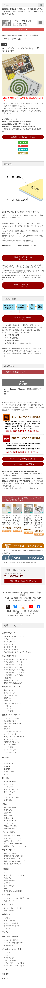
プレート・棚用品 (8, 832)
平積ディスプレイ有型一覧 (13, 856)
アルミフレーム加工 (11, 820)
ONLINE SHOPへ (23, 29)
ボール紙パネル (9, 828)
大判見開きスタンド (11, 680)
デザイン (5, 932)
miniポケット (8, 706)
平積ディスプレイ (8, 850)
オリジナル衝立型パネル (12, 926)
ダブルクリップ (9, 792)
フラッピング (8, 784)
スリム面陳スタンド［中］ (13, 665)
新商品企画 (6, 914)
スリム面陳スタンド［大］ (13, 667)
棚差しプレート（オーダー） (14, 838)
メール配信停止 (18, 613)
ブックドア (8, 928)
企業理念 (16, 611)
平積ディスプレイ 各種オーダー (15, 861)
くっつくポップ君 (10, 642)
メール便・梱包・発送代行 (13, 943)
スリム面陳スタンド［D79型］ (14, 670)
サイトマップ (29, 613)
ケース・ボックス (10, 750)
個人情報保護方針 (34, 611)
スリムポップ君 (9, 639)
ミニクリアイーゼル (11, 744)
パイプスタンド (9, 794)
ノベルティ (8, 953)
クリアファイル (9, 958)
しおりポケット (9, 708)
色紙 (5, 888)
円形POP (7, 766)
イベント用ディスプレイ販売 (14, 966)
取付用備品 (8, 800)
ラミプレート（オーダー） (13, 843)
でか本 (6, 774)
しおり (6, 955)
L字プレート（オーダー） (13, 841)
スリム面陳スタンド (9, 656)
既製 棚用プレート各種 (12, 836)
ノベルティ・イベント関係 (11, 949)
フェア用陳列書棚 (10, 752)
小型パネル (8, 813)
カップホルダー (9, 920)
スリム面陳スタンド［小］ (13, 662)
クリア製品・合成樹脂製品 (13, 891)
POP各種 (5, 758)
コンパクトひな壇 (10, 734)
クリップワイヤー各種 (11, 797)
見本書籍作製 (8, 945)
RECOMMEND (13, 35)
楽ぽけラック (8, 690)
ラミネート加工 (9, 823)
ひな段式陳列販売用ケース (13, 731)
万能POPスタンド (8, 633)
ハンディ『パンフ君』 (11, 718)
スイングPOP (8, 764)
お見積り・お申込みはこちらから (23, 137)
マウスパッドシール (11, 960)
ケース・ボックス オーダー (13, 908)
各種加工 (5, 978)
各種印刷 (5, 869)
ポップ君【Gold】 (10, 647)
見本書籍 (5, 974)
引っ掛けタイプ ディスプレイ (12, 686)
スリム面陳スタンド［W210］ (14, 672)
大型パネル (8, 815)
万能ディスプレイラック (12, 703)
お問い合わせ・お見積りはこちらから (23, 581)
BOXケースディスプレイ (12, 864)
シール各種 (6, 895)
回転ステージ (8, 729)
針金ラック (8, 700)
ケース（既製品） (10, 911)
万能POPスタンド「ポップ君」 (15, 636)
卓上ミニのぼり (9, 772)
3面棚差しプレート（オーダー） (15, 846)
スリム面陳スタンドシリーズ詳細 (15, 659)
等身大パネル (8, 818)
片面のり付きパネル (11, 807)
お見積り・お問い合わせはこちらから (23, 258)
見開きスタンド (9, 678)
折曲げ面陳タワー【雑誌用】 (14, 723)
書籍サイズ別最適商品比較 (13, 683)
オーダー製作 (8, 711)
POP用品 (5, 778)
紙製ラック (8, 698)
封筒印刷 (7, 883)
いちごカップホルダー (11, 923)
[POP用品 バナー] (23, 548)
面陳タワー (8, 726)
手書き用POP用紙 (10, 781)
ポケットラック (9, 693)
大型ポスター (8, 878)
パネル (4, 44)
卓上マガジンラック (11, 739)
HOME (9, 611)
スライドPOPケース (11, 789)
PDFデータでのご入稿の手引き (23, 464)
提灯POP (7, 769)
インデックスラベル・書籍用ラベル (16, 898)
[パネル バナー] (23, 560)
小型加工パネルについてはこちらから (23, 285)
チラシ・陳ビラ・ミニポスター (15, 875)
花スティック (8, 644)
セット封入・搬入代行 (11, 940)
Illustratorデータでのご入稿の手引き (23, 459)
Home (4, 35)
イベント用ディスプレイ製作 (14, 963)
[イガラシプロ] (6, 26)
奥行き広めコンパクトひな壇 (14, 737)
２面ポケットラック (11, 695)
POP (5, 761)
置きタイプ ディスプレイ (11, 715)
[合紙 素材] (23, 209)
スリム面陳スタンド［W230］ (14, 675)
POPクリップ (8, 787)
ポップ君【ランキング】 (12, 649)
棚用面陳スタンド (10, 721)
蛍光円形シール (9, 880)
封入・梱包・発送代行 (10, 936)
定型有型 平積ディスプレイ (13, 859)
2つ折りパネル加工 (10, 826)
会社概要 (23, 611)
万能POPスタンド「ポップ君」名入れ (17, 652)
